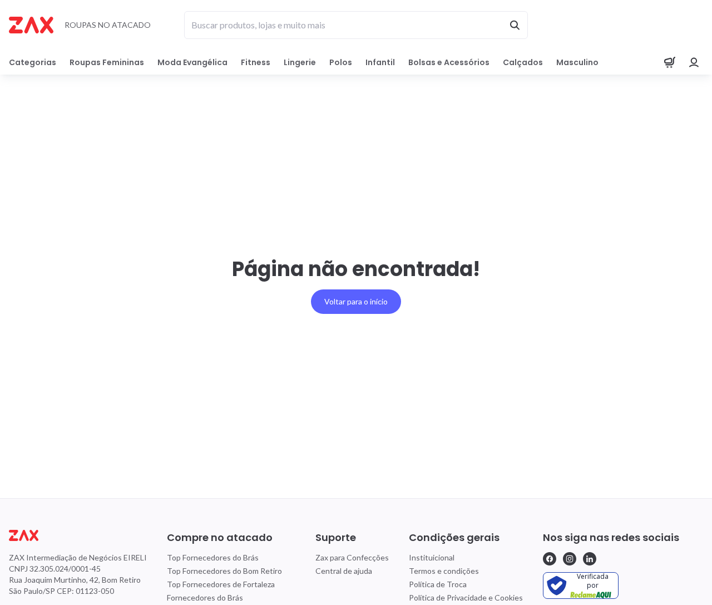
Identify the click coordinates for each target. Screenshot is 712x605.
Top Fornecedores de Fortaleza (221, 584)
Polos (340, 62)
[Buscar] (514, 25)
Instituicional (431, 557)
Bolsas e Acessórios (449, 62)
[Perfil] (694, 62)
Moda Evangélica (192, 62)
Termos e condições (444, 571)
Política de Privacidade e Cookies (466, 597)
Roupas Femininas (107, 62)
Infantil (380, 62)
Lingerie (300, 62)
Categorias (32, 62)
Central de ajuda (343, 571)
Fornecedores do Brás (205, 597)
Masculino (577, 62)
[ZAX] (31, 25)
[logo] (78, 535)
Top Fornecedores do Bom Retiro (224, 571)
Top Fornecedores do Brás (213, 557)
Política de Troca (438, 584)
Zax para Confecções (352, 557)
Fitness (255, 62)
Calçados (523, 62)
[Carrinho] (670, 62)
